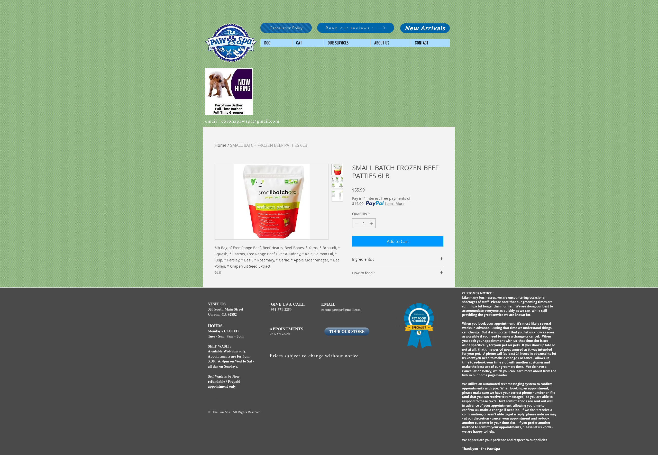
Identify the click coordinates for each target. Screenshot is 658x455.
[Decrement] (356, 223)
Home (220, 145)
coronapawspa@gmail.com (250, 121)
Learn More (395, 203)
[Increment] (372, 223)
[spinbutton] (364, 223)
